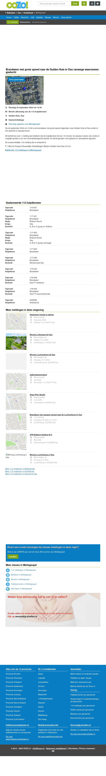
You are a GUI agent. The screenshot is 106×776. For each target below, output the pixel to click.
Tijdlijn (16, 17)
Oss (19, 12)
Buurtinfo (25, 17)
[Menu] (84, 3)
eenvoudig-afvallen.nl (26, 616)
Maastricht (42, 694)
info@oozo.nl (38, 748)
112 (32, 17)
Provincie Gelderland (14, 686)
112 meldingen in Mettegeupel (23, 570)
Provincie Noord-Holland (16, 702)
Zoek (75, 3)
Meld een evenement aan (80, 682)
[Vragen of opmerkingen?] (97, 3)
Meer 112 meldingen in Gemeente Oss (21, 473)
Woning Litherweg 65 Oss (41, 334)
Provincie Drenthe (13, 673)
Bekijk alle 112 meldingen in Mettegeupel (23, 150)
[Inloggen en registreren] (91, 3)
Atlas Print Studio (37, 394)
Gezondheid (66, 17)
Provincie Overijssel (14, 707)
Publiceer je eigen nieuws (80, 678)
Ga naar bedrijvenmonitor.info (50, 736)
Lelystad (41, 678)
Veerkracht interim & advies (42, 314)
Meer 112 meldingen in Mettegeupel (20, 468)
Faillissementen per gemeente (82, 694)
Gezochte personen (39, 22)
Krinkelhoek (28, 12)
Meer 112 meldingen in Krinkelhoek (19, 471)
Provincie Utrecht (13, 711)
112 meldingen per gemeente (82, 705)
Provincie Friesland (13, 682)
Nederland (11, 12)
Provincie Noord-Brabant (16, 698)
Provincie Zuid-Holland (15, 719)
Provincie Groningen (14, 690)
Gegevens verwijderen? (56, 748)
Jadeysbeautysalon (38, 374)
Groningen (42, 690)
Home (8, 17)
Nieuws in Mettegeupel (20, 579)
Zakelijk (39, 17)
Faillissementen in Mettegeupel (23, 584)
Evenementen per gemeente (82, 718)
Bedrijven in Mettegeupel (20, 574)
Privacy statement (87, 748)
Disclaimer (73, 748)
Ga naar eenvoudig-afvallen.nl (82, 734)
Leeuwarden (43, 682)
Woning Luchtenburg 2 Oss (42, 454)
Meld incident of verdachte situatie (84, 673)
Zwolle (40, 707)
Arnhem (41, 686)
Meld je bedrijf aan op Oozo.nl (82, 686)
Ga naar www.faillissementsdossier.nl (17, 737)
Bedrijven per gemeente (80, 713)
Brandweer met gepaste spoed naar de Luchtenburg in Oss (56, 414)
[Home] (17, 4)
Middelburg (42, 715)
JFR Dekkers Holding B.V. (41, 434)
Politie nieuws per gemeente (82, 709)
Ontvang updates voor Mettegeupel (24, 124)
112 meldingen (12, 22)
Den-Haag (42, 719)
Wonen (56, 17)
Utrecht (41, 711)
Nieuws (48, 17)
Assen (40, 673)
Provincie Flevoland (14, 678)
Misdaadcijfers (25, 22)
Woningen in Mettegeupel (21, 588)
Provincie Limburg (13, 694)
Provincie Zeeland (13, 715)
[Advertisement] (53, 49)
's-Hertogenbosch (45, 698)
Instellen (13, 556)
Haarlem (41, 702)
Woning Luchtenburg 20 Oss (42, 354)
